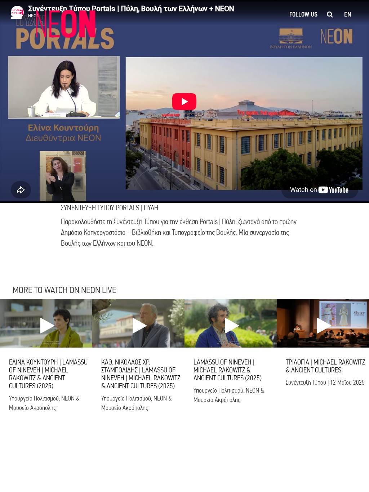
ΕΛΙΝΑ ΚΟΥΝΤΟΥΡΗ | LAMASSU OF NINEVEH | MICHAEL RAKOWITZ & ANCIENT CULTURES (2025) (48, 374)
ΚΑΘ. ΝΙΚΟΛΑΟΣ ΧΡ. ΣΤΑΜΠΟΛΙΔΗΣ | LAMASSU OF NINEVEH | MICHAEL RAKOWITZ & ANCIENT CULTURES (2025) (140, 374)
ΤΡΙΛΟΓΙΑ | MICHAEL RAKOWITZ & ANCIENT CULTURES (325, 366)
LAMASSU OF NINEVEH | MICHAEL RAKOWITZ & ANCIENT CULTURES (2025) (228, 370)
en (347, 14)
